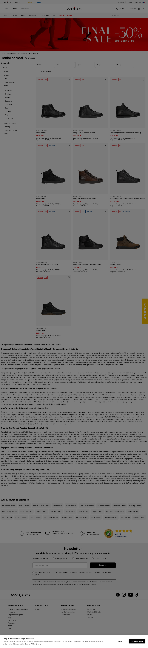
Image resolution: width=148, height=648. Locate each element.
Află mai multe (36, 644)
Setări (120, 641)
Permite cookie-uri (137, 641)
